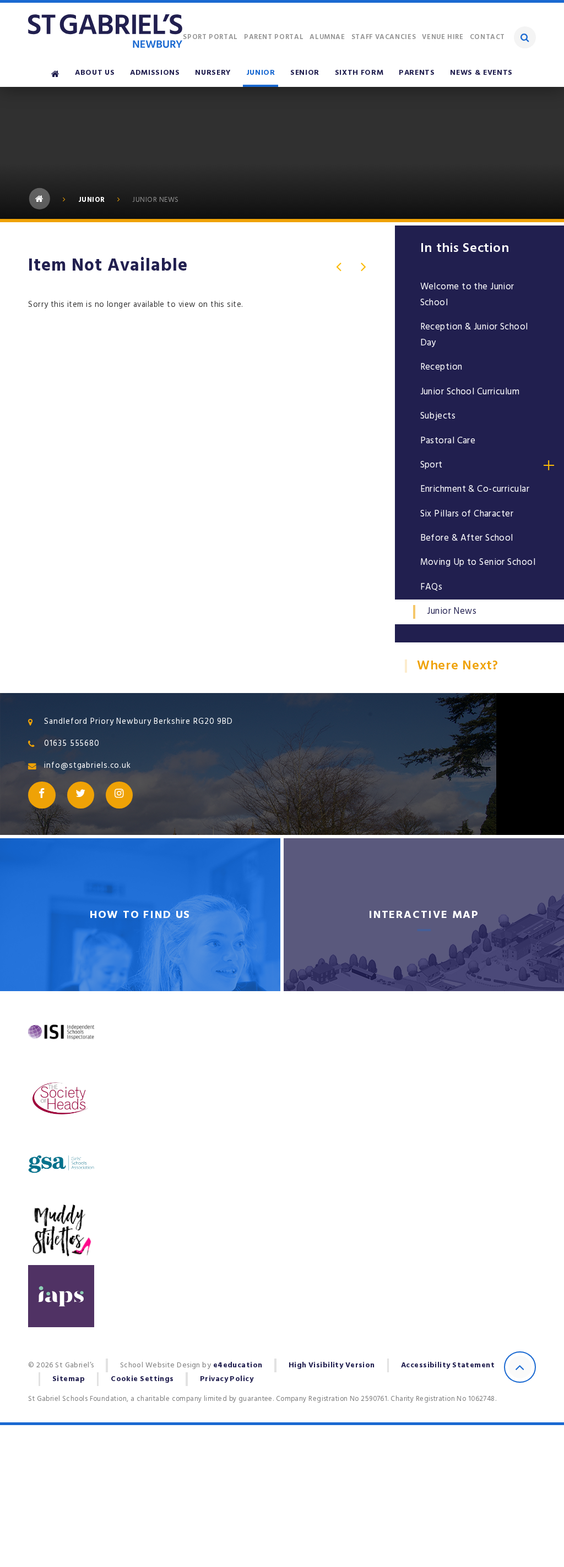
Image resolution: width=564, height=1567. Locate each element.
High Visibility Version (332, 1365)
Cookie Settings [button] (142, 1379)
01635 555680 (72, 743)
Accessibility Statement (448, 1365)
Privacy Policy (226, 1379)
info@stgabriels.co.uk (87, 765)
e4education (238, 1365)
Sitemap (68, 1379)
